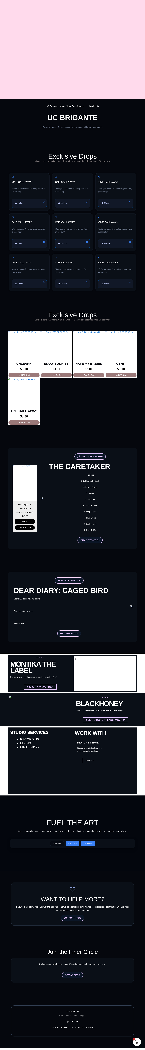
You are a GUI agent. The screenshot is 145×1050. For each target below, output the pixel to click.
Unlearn (24, 363)
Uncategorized (24, 505)
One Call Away (24, 411)
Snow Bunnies (56, 363)
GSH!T (121, 363)
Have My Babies (88, 363)
